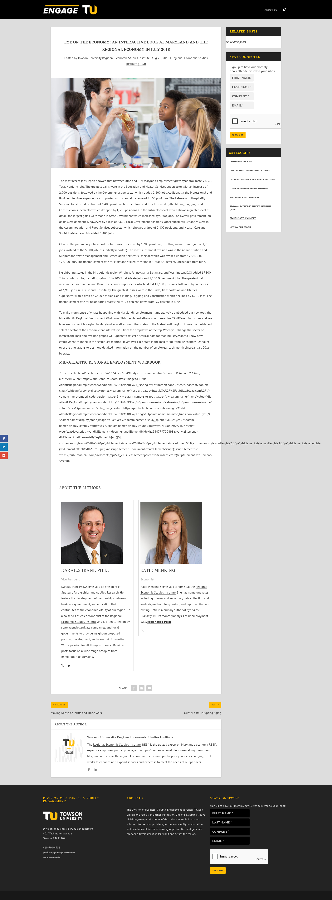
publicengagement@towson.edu (59, 852)
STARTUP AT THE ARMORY (243, 218)
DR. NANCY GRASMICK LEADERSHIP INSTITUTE (253, 179)
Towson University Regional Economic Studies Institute (114, 58)
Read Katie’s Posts (159, 622)
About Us (271, 10)
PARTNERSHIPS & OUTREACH (244, 197)
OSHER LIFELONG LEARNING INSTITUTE (249, 188)
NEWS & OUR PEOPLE (240, 227)
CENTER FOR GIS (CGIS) (241, 161)
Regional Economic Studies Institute (117, 744)
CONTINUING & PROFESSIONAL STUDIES (250, 170)
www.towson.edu (51, 857)
